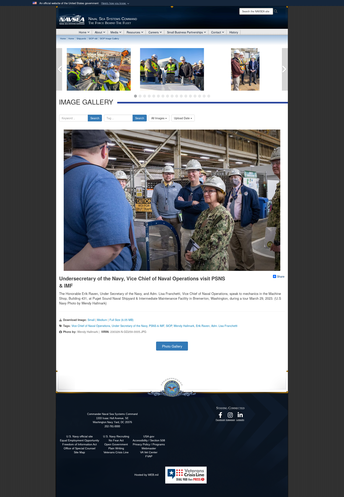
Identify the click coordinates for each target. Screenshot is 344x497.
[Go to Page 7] (162, 96)
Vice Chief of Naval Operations (90, 326)
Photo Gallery (172, 346)
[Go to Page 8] (167, 96)
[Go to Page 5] (153, 96)
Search (94, 118)
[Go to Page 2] (140, 96)
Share (280, 276)
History (233, 32)
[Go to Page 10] (176, 96)
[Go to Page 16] (204, 96)
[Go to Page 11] (181, 96)
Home (82, 32)
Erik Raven (203, 326)
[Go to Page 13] (190, 96)
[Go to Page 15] (199, 96)
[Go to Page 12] (185, 96)
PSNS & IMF (156, 326)
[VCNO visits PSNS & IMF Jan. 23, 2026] (127, 69)
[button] (115, 3)
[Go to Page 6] (158, 96)
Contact (216, 32)
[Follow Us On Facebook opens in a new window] (220, 416)
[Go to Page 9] (172, 96)
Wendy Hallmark (184, 326)
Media (114, 32)
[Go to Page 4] (149, 96)
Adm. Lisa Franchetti (224, 326)
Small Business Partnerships (185, 32)
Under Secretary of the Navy (129, 326)
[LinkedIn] (240, 416)
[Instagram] (230, 416)
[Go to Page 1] (135, 96)
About (98, 32)
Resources (133, 32)
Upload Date (182, 118)
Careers (154, 32)
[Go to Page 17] (208, 96)
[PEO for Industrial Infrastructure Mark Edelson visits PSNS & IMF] (201, 69)
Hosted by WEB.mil (146, 474)
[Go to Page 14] (195, 96)
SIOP (169, 326)
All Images (158, 118)
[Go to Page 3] (144, 96)
